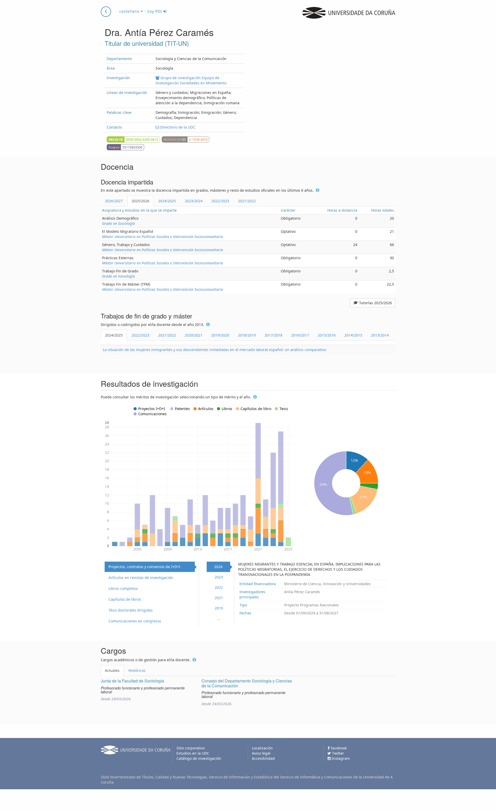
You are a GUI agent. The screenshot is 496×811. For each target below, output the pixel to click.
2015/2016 (327, 335)
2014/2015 (353, 335)
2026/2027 (114, 200)
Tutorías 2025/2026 (375, 302)
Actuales (112, 670)
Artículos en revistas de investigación (141, 577)
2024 (218, 566)
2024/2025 (167, 200)
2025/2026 (140, 200)
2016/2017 (300, 335)
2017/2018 (273, 335)
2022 (219, 587)
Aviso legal (261, 753)
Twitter (337, 753)
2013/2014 (380, 335)
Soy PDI (155, 11)
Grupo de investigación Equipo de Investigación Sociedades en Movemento (191, 80)
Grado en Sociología (118, 223)
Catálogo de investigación (198, 758)
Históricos (136, 670)
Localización (262, 748)
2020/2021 (194, 335)
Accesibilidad (263, 758)
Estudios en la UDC (192, 753)
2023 (219, 577)
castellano (130, 11)
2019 (219, 608)
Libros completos (123, 588)
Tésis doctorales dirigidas (131, 610)
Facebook (338, 748)
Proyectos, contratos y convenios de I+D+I (144, 566)
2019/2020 (220, 335)
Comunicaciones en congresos (135, 621)
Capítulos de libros (125, 599)
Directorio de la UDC (177, 127)
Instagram (340, 758)
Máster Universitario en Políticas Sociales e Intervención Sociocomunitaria (162, 236)
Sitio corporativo (190, 748)
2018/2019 (247, 335)
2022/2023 (220, 200)
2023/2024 (194, 200)
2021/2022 (247, 200)
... (218, 618)
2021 (219, 597)
